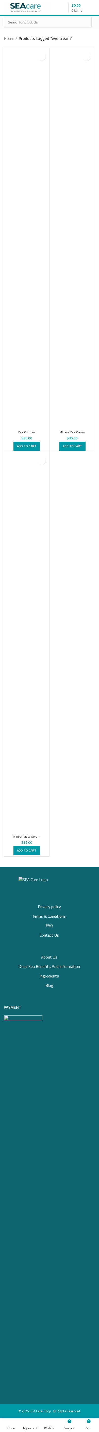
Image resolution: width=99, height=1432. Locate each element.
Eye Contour (26, 432)
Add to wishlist (41, 56)
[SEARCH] (84, 22)
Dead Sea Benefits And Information (49, 966)
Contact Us (49, 935)
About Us (49, 957)
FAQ (49, 925)
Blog (49, 985)
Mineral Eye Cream (72, 432)
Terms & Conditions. (49, 916)
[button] (26, 446)
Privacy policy (49, 906)
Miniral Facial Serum (26, 836)
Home (9, 38)
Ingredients (49, 976)
